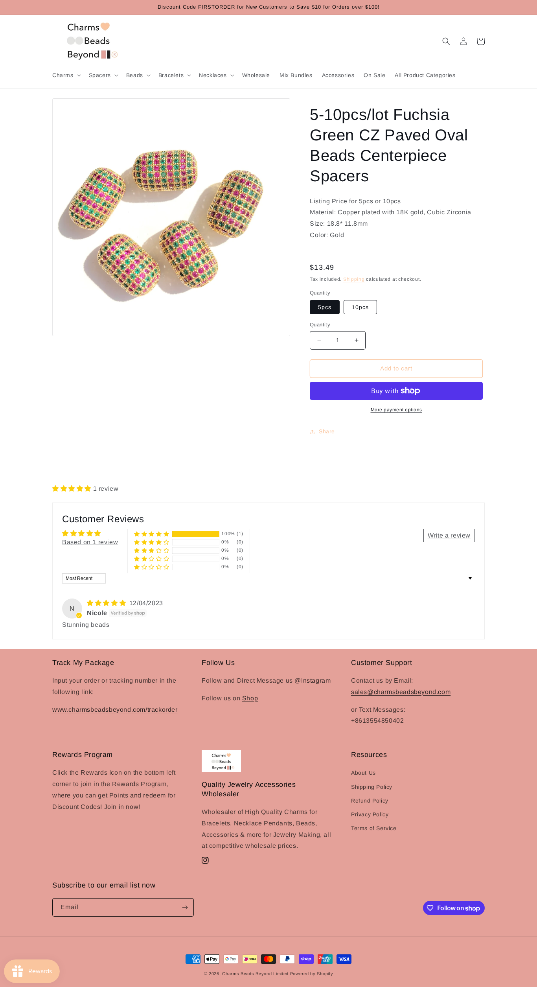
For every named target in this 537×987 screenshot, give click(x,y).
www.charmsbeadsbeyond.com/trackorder (115, 709)
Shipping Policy (371, 787)
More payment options (396, 409)
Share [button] (327, 431)
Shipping (354, 279)
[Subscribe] (184, 907)
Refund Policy (369, 800)
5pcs (324, 307)
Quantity (320, 325)
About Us (363, 773)
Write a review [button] (449, 535)
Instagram (316, 680)
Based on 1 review (90, 542)
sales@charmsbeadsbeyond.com (401, 692)
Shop (250, 698)
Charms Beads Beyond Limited (255, 973)
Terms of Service (374, 828)
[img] (107, 603)
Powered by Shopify (311, 973)
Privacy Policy (369, 814)
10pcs (360, 307)
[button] (66, 75)
